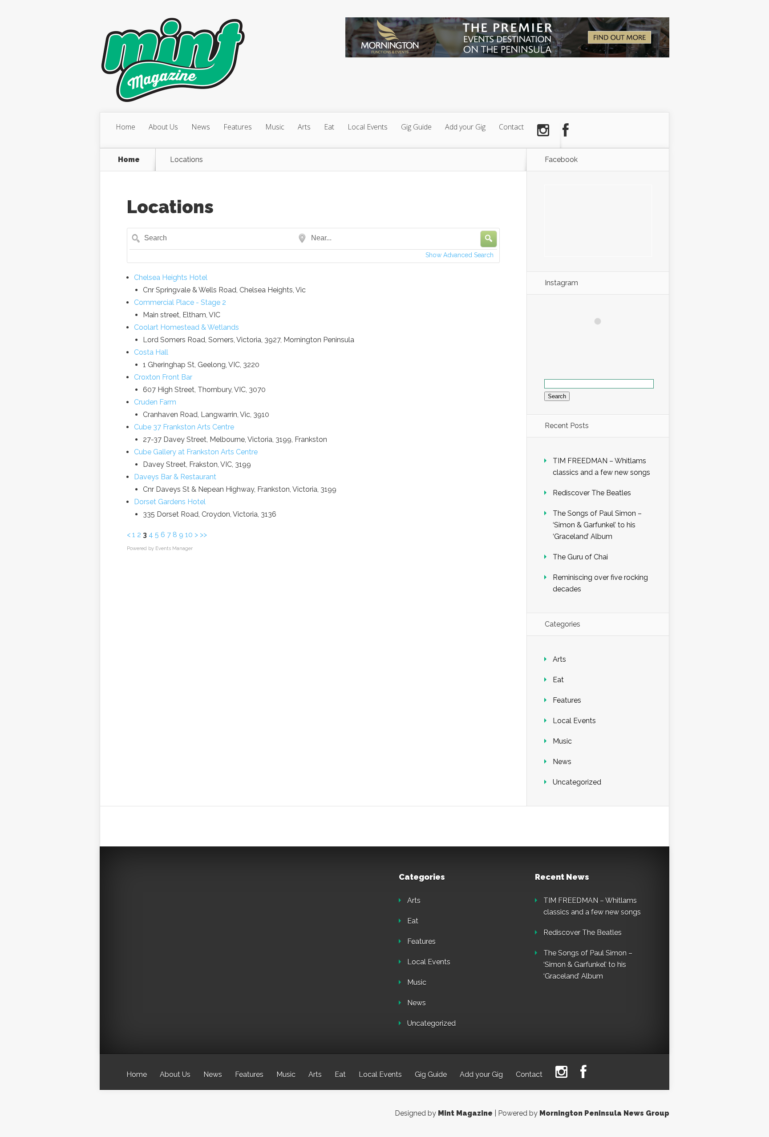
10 (189, 534)
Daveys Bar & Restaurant (175, 477)
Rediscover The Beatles (592, 493)
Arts (304, 127)
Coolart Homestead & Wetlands (186, 327)
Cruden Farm (155, 402)
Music (274, 127)
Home (125, 127)
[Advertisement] (188, 928)
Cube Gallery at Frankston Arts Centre (196, 452)
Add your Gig (465, 127)
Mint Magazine (465, 1113)
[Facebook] (565, 130)
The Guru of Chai (580, 557)
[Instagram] (543, 130)
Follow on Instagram (603, 337)
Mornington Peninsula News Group (604, 1113)
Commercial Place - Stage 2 (180, 302)
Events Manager (174, 548)
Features (237, 127)
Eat (329, 127)
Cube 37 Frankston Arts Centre (184, 427)
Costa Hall (151, 352)
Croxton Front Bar (163, 377)
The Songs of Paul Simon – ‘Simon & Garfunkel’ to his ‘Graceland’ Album (597, 525)
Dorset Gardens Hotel (170, 502)
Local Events (368, 127)
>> (203, 534)
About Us (163, 127)
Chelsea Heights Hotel (170, 277)
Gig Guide (416, 127)
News (200, 127)
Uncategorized (577, 782)
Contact (511, 127)
